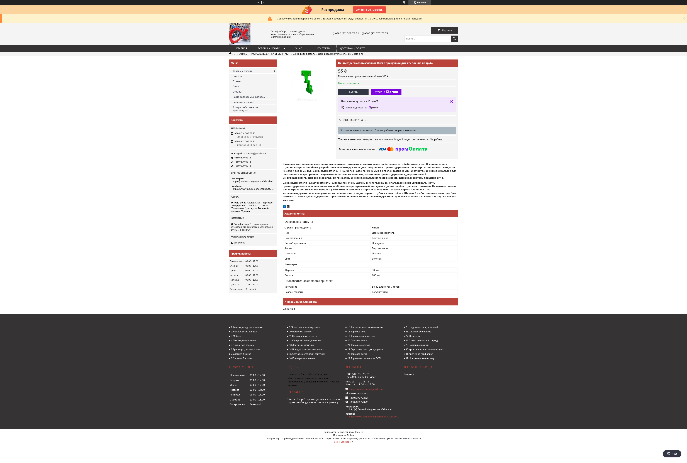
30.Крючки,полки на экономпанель (424, 349)
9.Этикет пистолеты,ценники (304, 327)
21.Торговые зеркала (358, 345)
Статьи (237, 81)
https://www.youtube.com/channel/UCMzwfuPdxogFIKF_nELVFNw (254, 189)
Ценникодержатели (304, 53)
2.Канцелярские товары (244, 331)
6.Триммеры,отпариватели (245, 349)
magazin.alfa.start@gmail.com (250, 153)
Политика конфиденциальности (404, 438)
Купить (353, 91)
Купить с (380, 91)
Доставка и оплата (352, 48)
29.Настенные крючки (417, 345)
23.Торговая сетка (357, 354)
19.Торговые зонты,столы (361, 336)
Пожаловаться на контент (373, 438)
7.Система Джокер (241, 354)
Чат (675, 453)
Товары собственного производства (245, 109)
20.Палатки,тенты (357, 340)
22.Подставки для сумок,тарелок (365, 349)
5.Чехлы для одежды (242, 345)
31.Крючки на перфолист (419, 354)
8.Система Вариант (241, 358)
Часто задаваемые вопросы (249, 96)
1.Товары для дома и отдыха (246, 327)
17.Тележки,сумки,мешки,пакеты (365, 327)
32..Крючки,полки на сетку (420, 358)
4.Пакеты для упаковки (243, 340)
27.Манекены (413, 336)
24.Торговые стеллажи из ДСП (364, 358)
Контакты (323, 48)
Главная (241, 48)
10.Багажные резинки (300, 331)
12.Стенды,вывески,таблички (305, 340)
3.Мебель (236, 336)
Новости (237, 76)
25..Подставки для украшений (422, 327)
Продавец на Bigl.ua (343, 435)
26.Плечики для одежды (419, 331)
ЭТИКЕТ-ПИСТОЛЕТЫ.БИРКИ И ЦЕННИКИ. (264, 53)
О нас (298, 48)
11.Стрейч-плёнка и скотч (303, 336)
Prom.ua (359, 432)
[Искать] (454, 39)
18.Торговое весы (356, 331)
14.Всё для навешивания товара (306, 349)
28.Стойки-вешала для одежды (422, 340)
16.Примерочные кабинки (302, 358)
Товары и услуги (269, 48)
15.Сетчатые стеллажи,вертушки (307, 354)
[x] (288, 207)
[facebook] (284, 207)
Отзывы (237, 91)
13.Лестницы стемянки (301, 345)
